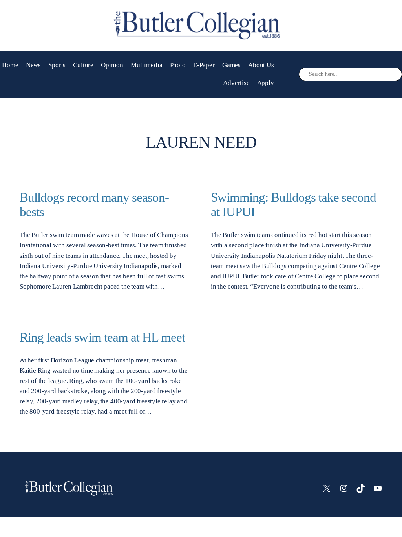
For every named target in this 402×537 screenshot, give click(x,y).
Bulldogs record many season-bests (94, 204)
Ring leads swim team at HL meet (102, 337)
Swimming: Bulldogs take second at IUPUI (293, 204)
